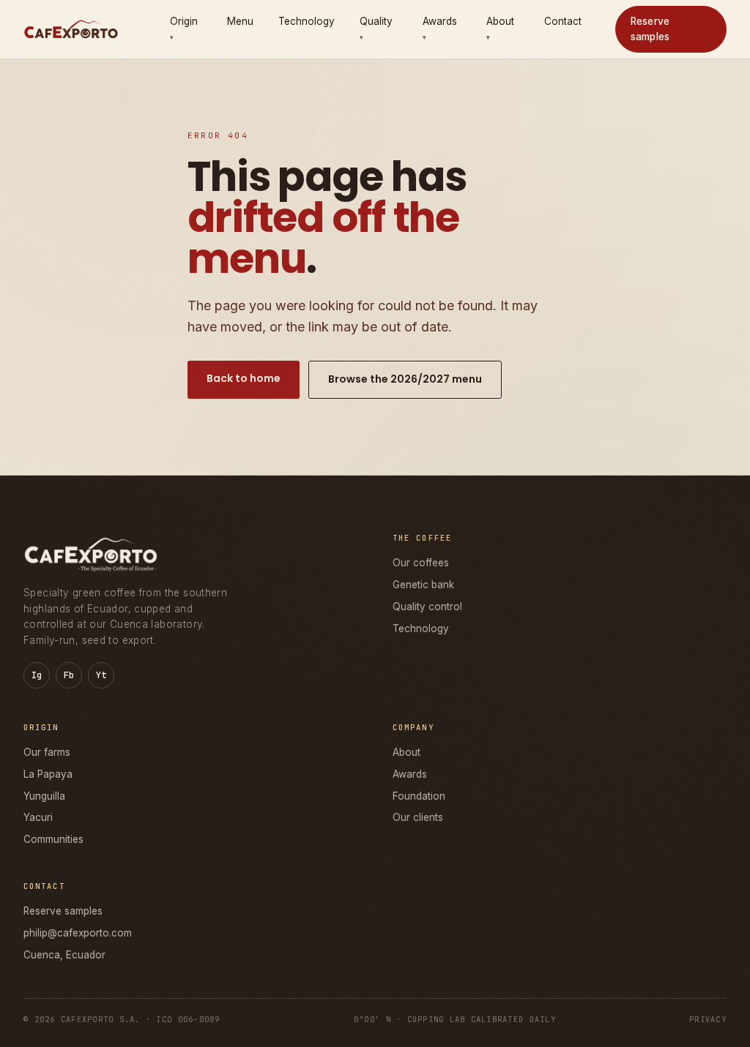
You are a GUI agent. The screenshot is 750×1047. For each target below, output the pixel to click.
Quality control (427, 606)
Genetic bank (423, 584)
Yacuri (38, 817)
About (406, 752)
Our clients (418, 817)
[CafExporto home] (71, 29)
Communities (53, 839)
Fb (69, 675)
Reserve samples (650, 28)
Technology (306, 21)
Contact (563, 21)
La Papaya (48, 774)
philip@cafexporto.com (77, 933)
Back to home (244, 378)
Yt (101, 675)
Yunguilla (44, 796)
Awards (410, 774)
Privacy (708, 1019)
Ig (36, 675)
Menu (240, 21)
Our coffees (421, 562)
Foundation (419, 796)
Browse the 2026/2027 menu (405, 379)
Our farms (46, 752)
